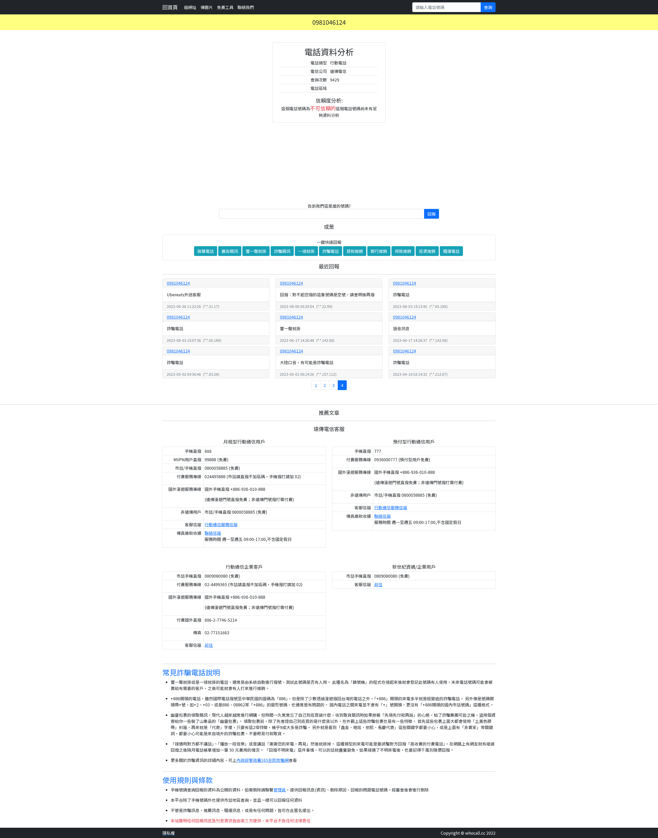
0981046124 (178, 283)
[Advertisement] (329, 163)
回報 (431, 214)
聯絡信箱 (213, 533)
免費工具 (225, 7)
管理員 (279, 790)
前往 (209, 645)
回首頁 (170, 7)
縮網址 (190, 7)
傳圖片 (206, 7)
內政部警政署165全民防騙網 (262, 760)
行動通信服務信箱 (221, 524)
